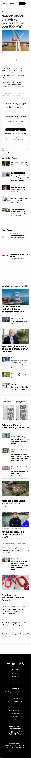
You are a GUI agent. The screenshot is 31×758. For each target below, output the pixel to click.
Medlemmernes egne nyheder (14, 402)
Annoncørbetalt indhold (15, 701)
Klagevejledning (15, 698)
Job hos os (15, 716)
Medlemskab (15, 676)
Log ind (23, 134)
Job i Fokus (7, 230)
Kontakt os (15, 713)
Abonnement (15, 673)
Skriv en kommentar (22, 149)
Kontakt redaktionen (15, 710)
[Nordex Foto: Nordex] (15, 40)
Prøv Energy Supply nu (15, 130)
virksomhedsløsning (21, 139)
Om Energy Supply (15, 720)
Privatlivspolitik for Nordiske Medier (15, 692)
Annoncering (15, 680)
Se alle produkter (15, 683)
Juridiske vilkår (15, 695)
